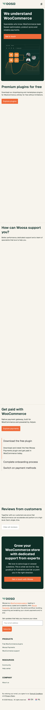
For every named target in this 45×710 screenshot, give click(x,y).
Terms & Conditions (36, 694)
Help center (6, 668)
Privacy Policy (10, 696)
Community (6, 665)
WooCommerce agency (19, 603)
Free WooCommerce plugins (12, 644)
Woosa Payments (8, 647)
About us (5, 682)
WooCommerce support (11, 651)
